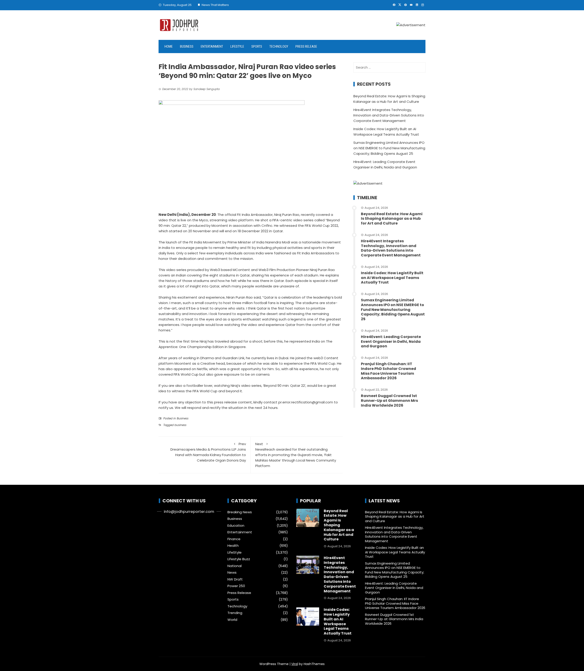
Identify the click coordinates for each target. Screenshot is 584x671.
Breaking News (239, 512)
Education (235, 525)
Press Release (306, 46)
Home (168, 46)
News (232, 572)
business (180, 425)
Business (186, 46)
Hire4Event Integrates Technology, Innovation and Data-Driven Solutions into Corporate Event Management (388, 115)
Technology (278, 46)
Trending (234, 613)
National (234, 566)
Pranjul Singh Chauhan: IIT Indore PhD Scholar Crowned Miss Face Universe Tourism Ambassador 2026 (388, 371)
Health (233, 545)
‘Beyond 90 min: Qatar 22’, (284, 385)
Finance (233, 539)
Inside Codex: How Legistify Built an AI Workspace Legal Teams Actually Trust (392, 277)
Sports (256, 46)
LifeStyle (237, 46)
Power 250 (236, 586)
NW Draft (235, 579)
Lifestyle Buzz (238, 559)
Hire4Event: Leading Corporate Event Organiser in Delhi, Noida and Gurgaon (391, 341)
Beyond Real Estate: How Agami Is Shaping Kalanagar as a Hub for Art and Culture (391, 218)
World (232, 619)
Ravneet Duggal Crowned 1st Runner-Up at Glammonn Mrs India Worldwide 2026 (389, 400)
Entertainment (212, 46)
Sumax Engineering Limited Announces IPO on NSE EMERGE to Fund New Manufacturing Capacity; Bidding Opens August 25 (389, 148)
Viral (294, 664)
